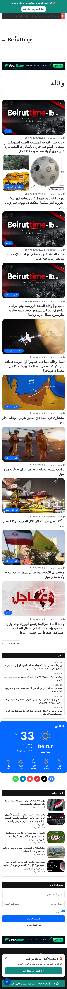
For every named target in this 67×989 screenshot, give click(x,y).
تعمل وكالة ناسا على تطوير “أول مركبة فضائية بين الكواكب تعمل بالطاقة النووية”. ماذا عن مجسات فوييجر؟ (35, 366)
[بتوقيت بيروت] (20, 39)
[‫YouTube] (30, 779)
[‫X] (44, 779)
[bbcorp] (33, 65)
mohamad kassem (54, 138)
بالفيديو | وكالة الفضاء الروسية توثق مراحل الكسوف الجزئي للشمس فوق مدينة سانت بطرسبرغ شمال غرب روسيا (37, 310)
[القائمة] (3, 40)
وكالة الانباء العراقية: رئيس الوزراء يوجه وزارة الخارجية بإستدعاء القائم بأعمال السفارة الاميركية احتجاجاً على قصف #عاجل (35, 628)
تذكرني (59, 911)
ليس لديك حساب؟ (33, 925)
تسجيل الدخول (33, 918)
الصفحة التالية (13, 643)
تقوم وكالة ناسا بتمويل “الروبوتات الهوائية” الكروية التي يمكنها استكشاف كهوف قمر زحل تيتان (35, 202)
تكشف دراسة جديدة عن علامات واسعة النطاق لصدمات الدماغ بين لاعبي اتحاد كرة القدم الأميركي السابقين (24, 836)
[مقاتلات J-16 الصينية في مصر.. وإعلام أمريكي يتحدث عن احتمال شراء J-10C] (56, 852)
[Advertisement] (49, 36)
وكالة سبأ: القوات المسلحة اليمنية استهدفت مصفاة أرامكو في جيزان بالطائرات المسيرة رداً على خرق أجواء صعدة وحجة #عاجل (34, 146)
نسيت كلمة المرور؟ (11, 904)
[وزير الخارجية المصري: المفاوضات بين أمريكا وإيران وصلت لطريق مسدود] (56, 805)
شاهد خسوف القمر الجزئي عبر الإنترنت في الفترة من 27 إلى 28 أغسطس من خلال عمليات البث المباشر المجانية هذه (24, 865)
